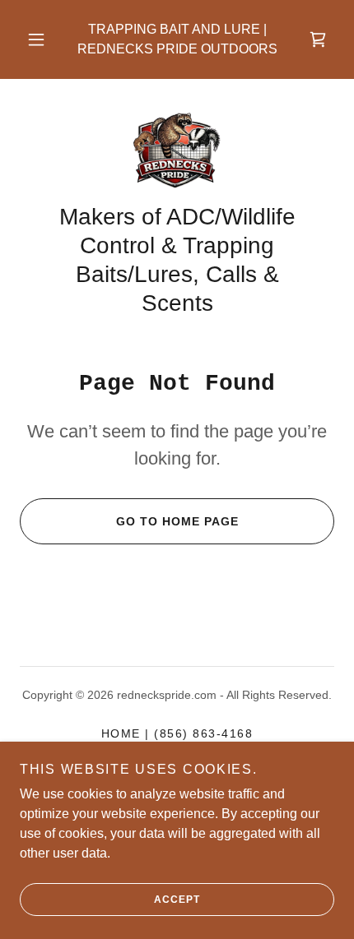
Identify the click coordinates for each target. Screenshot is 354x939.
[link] (317, 39)
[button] (36, 39)
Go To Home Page (177, 521)
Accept (177, 899)
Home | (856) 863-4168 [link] (177, 733)
